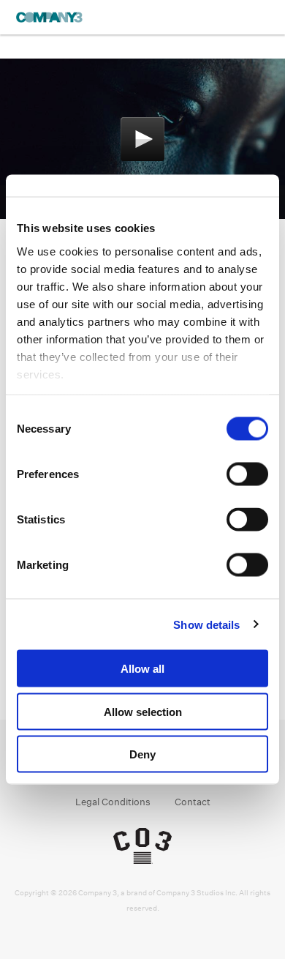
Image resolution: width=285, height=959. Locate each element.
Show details (206, 624)
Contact (192, 802)
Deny (142, 754)
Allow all (142, 669)
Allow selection (143, 711)
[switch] (247, 474)
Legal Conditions (113, 802)
